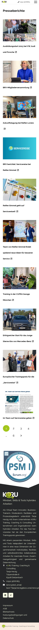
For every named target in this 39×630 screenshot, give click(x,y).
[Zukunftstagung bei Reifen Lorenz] (19, 107)
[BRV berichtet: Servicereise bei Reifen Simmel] (19, 148)
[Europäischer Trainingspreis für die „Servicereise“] (19, 361)
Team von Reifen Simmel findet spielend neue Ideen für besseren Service (18, 253)
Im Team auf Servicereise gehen (17, 418)
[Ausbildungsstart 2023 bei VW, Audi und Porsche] (19, 30)
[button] (36, 1)
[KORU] (4, 2)
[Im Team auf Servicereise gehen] (19, 402)
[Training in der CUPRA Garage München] (19, 278)
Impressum (8, 605)
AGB (5, 608)
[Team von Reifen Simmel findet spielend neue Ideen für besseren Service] (19, 231)
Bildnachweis (8, 612)
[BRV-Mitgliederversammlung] (19, 72)
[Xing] (10, 595)
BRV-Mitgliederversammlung (16, 87)
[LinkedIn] (5, 595)
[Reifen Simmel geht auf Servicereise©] (19, 190)
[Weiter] (21, 435)
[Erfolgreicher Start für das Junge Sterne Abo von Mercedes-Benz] (19, 320)
